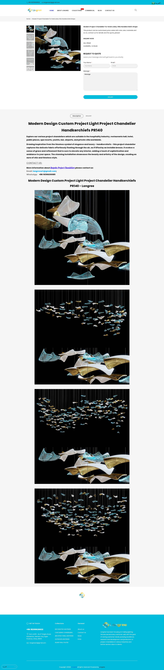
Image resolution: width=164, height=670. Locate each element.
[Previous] (38, 48)
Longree (102, 667)
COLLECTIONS (77, 10)
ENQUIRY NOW (88, 39)
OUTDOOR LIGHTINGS (62, 639)
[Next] (77, 48)
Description (77, 116)
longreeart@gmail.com (51, 2)
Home (28, 19)
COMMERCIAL (90, 10)
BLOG (100, 10)
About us (81, 629)
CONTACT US (109, 10)
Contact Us (82, 632)
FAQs (79, 639)
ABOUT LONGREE (63, 10)
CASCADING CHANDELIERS (64, 632)
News (80, 636)
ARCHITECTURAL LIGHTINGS (64, 636)
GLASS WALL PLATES (61, 642)
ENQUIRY (110, 97)
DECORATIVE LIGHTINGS (63, 629)
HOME (52, 10)
